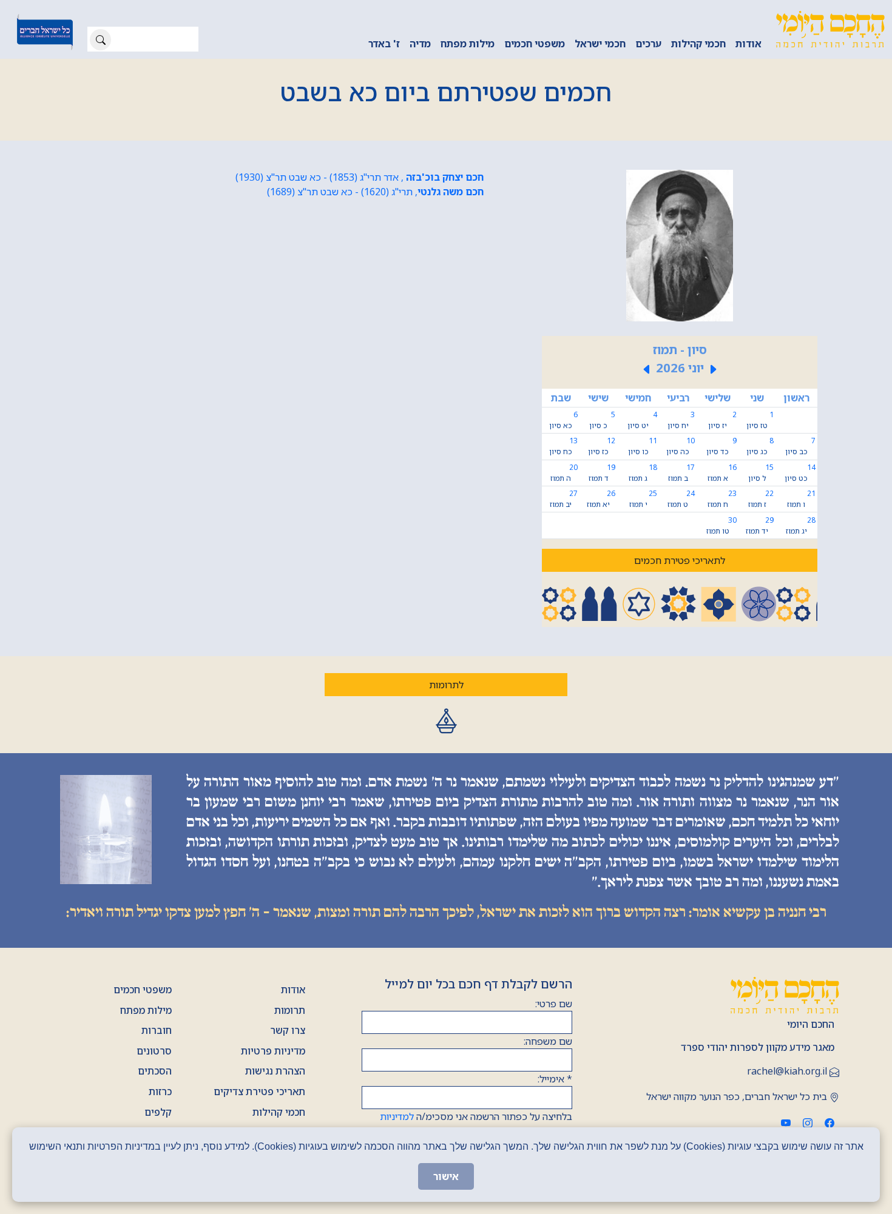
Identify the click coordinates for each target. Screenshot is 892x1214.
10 (680, 446)
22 (760, 498)
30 (721, 525)
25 (643, 498)
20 (564, 472)
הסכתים (155, 1071)
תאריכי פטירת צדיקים (259, 1091)
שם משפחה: (548, 1041)
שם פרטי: (553, 1003)
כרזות (160, 1091)
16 (722, 472)
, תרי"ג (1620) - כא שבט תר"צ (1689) (375, 191)
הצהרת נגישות (275, 1071)
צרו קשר (287, 1030)
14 (800, 472)
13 (563, 446)
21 (801, 498)
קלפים (158, 1112)
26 (601, 498)
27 (564, 498)
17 (681, 472)
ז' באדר (384, 43)
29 (759, 525)
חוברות (156, 1030)
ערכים (648, 43)
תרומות (289, 1010)
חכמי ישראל (600, 43)
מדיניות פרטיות (273, 1051)
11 (642, 446)
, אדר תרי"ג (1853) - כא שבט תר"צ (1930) (359, 177)
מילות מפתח (468, 43)
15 (760, 472)
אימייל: (555, 1078)
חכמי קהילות (698, 43)
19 (602, 472)
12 (601, 446)
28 (801, 525)
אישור (446, 1176)
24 (681, 498)
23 (722, 498)
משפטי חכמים (534, 43)
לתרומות (446, 684)
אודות (748, 43)
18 (643, 472)
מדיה (420, 43)
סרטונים (154, 1051)
